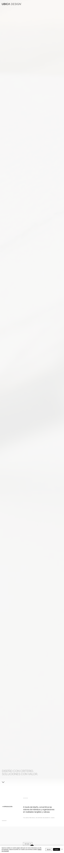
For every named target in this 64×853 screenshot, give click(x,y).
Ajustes (49, 849)
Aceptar (56, 849)
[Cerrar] (62, 849)
